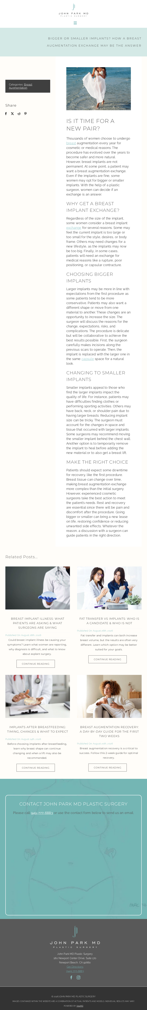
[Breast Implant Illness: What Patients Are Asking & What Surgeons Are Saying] (37, 587)
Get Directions (75, 966)
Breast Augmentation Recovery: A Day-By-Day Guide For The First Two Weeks (109, 731)
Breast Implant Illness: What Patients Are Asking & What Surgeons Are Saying (37, 623)
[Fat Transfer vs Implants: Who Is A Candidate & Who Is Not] (109, 587)
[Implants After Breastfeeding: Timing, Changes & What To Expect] (37, 696)
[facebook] (71, 977)
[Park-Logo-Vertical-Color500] (73, 4)
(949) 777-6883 (75, 971)
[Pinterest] (25, 113)
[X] (12, 113)
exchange (73, 228)
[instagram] (78, 977)
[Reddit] (19, 113)
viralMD (80, 1006)
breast (71, 143)
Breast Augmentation (20, 86)
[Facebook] (6, 113)
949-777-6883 (42, 813)
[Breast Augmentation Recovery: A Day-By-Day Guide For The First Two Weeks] (109, 696)
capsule (88, 359)
